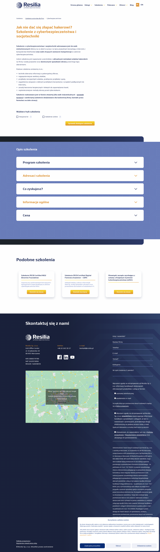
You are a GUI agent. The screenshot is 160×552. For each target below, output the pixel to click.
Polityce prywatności (122, 406)
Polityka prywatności (23, 541)
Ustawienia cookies (144, 546)
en (142, 5)
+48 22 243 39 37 (64, 348)
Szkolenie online (52, 117)
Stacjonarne (24, 117)
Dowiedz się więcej (36, 292)
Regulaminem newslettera (135, 435)
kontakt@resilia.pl (86, 348)
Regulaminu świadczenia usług (26, 543)
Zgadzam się (62, 402)
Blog (132, 5)
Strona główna (77, 5)
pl (138, 5)
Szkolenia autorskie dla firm (34, 18)
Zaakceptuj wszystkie (92, 546)
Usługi (87, 5)
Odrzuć (118, 546)
